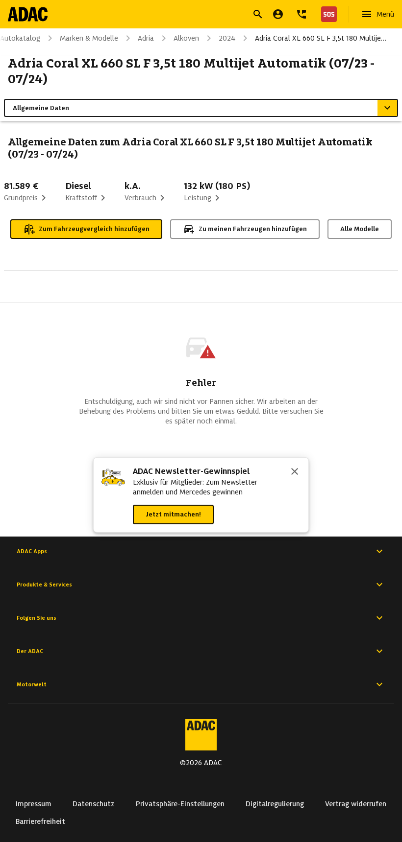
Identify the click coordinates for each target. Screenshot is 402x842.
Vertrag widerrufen (355, 803)
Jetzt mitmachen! (173, 514)
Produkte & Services (44, 584)
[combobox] (189, 15)
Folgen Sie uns (36, 617)
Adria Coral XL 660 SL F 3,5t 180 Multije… (320, 38)
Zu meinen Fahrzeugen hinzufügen (253, 229)
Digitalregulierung (275, 803)
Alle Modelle (359, 229)
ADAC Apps (32, 551)
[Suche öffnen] (258, 14)
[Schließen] (295, 472)
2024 (227, 38)
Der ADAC (30, 651)
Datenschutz (93, 803)
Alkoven (186, 38)
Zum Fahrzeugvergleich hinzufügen (94, 229)
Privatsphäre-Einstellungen (180, 803)
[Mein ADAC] (278, 14)
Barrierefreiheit (40, 821)
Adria (146, 38)
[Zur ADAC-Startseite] (28, 14)
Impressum (33, 803)
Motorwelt (32, 684)
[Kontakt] (301, 14)
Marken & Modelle (89, 38)
